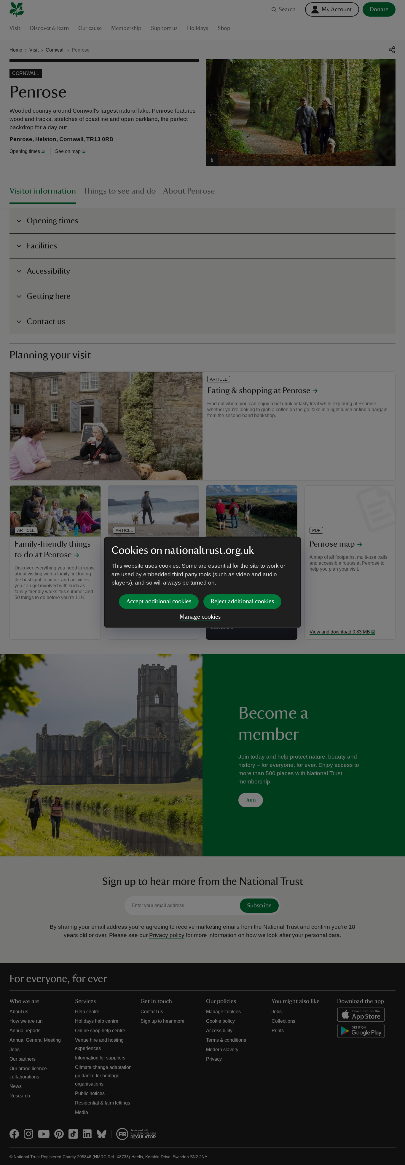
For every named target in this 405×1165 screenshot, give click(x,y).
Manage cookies (200, 617)
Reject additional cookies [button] (242, 601)
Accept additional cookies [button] (158, 601)
